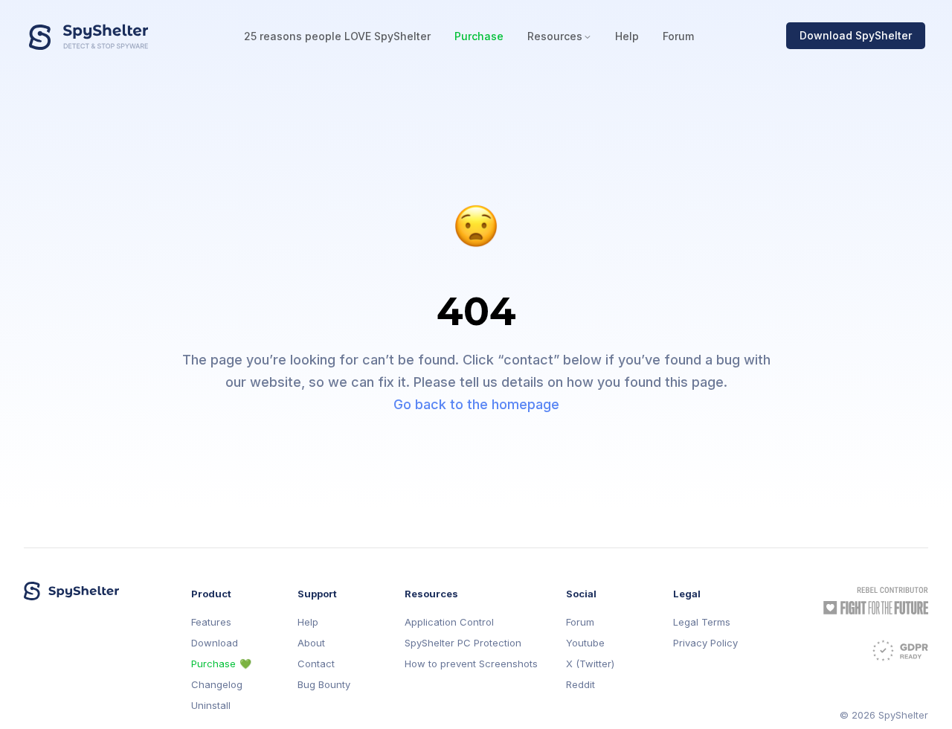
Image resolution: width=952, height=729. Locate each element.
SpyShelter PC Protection (463, 643)
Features (211, 622)
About (311, 643)
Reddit (580, 685)
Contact (316, 664)
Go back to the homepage (476, 404)
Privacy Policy (705, 643)
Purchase (479, 36)
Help (627, 36)
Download (214, 643)
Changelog (216, 685)
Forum (678, 36)
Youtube (585, 643)
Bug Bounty (324, 685)
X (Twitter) (590, 664)
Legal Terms (701, 622)
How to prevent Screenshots (471, 664)
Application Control (449, 622)
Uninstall (211, 705)
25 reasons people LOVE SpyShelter (337, 36)
